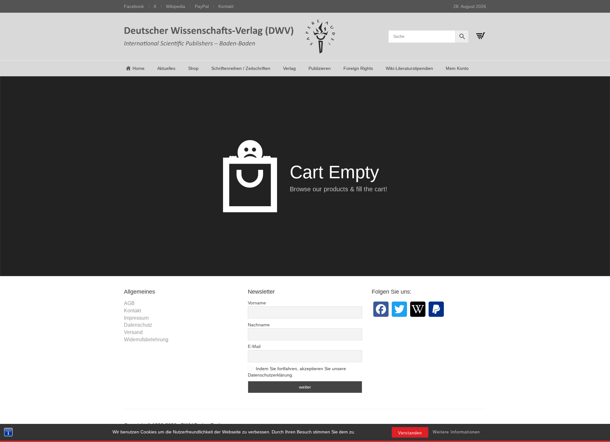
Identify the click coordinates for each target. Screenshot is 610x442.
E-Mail (254, 346)
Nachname (259, 324)
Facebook (134, 6)
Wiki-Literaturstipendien (409, 68)
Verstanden (410, 433)
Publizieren (319, 68)
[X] (399, 309)
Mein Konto (457, 68)
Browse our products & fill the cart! (338, 189)
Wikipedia (175, 6)
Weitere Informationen (456, 432)
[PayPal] (436, 309)
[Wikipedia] (417, 309)
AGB (129, 303)
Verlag (289, 68)
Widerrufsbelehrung (146, 339)
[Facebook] (381, 309)
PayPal (202, 6)
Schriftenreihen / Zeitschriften (240, 68)
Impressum (136, 318)
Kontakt (226, 6)
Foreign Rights (358, 68)
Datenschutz (138, 325)
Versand (133, 332)
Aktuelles (166, 68)
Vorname (257, 302)
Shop (193, 68)
